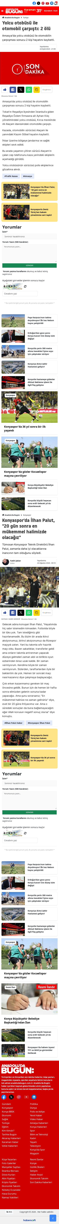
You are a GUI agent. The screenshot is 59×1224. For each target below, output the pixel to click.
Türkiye (26, 17)
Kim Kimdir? (8, 1130)
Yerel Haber (36, 1115)
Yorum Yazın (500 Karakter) (15, 242)
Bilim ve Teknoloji (39, 1134)
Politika (34, 1104)
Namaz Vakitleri (10, 1197)
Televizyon (35, 1145)
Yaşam (33, 1142)
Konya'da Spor (37, 1149)
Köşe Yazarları (9, 1159)
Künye (33, 1163)
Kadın (33, 1138)
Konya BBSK (8, 1111)
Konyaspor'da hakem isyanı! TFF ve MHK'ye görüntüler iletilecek (41, 1050)
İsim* (5, 231)
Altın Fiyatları (8, 1178)
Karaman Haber (10, 1142)
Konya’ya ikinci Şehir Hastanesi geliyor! (37, 365)
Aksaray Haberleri (11, 1138)
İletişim (34, 1170)
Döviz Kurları (8, 1174)
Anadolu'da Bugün (12, 17)
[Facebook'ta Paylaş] (13, 90)
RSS (10, 1212)
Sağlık (5, 1119)
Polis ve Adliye (37, 1111)
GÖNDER (29, 265)
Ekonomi (6, 1115)
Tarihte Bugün (9, 1134)
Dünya (33, 1107)
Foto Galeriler (9, 1163)
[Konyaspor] (29, 406)
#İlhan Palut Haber (13, 723)
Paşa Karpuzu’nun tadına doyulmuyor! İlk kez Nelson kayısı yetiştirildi (41, 320)
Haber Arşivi (36, 1174)
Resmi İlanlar (36, 1159)
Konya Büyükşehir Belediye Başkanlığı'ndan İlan (40, 486)
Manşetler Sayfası (11, 1167)
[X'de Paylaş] (20, 90)
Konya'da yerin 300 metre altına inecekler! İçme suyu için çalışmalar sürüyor (40, 351)
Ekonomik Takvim (11, 1186)
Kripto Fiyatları (9, 1182)
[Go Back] (53, 1218)
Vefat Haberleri (10, 1145)
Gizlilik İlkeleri (37, 1167)
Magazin (34, 1153)
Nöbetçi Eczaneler (11, 1189)
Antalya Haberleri (39, 1123)
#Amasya (27, 176)
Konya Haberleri (38, 1126)
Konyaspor (27, 515)
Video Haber (36, 1119)
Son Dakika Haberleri (41, 1182)
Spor (32, 1130)
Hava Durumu (9, 1193)
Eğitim (5, 1126)
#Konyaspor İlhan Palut (39, 723)
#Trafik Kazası (11, 176)
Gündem (6, 1104)
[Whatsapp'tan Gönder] (29, 90)
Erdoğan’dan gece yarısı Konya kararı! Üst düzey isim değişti (41, 336)
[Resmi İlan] (29, 998)
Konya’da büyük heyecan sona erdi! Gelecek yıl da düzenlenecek (39, 503)
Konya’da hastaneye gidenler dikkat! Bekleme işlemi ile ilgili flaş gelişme (41, 382)
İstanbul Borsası (10, 1170)
